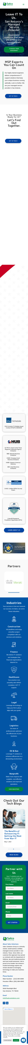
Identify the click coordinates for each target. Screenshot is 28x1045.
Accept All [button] (16, 1040)
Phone (8, 912)
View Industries (14, 789)
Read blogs (14, 855)
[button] (8, 592)
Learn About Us (14, 530)
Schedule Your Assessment (14, 49)
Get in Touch (13, 96)
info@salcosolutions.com (11, 998)
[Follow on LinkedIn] (7, 1003)
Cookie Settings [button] (7, 1040)
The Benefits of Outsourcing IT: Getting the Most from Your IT (12, 835)
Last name (10, 893)
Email (8, 903)
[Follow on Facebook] (4, 1003)
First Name (10, 884)
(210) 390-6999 (18, 979)
